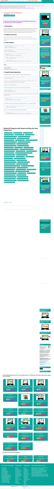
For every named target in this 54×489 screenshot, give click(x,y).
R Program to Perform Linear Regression (9, 156)
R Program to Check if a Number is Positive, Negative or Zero (12, 165)
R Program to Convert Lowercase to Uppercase (23, 162)
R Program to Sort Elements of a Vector (9, 151)
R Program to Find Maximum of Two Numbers (24, 136)
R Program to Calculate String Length (28, 147)
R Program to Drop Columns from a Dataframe (10, 180)
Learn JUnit (16, 482)
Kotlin (37, 2)
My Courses (1, 2)
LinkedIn (41, 364)
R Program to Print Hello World (8, 132)
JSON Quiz (25, 484)
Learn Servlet (17, 481)
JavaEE (7, 2)
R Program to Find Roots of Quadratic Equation (10, 145)
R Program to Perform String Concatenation (19, 158)
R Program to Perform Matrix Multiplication (23, 145)
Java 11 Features (42, 131)
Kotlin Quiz (25, 481)
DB (31, 2)
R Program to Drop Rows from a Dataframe (22, 178)
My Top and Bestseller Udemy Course (44, 362)
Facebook (49, 363)
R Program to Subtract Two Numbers (27, 132)
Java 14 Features (42, 135)
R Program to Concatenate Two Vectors (9, 171)
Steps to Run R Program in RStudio (8, 147)
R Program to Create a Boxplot (30, 156)
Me (41, 2)
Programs (34, 2)
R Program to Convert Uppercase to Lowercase (10, 162)
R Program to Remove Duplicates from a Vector (10, 173)
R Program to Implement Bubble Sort (20, 151)
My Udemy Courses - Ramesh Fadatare (20, 5)
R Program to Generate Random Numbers (22, 154)
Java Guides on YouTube (21, 6)
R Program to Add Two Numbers (18, 132)
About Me (36, 486)
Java (4, 2)
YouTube (26, 2)
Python (39, 2)
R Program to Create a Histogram (20, 156)
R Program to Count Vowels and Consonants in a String (11, 149)
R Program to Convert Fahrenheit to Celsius (22, 143)
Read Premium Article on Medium (44, 90)
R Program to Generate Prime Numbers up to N (27, 165)
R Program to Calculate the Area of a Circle (31, 140)
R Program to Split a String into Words (21, 160)
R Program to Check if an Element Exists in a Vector (22, 171)
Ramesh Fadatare (44, 346)
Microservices (18, 2)
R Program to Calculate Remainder (29, 134)
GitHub (43, 364)
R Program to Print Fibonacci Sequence (9, 140)
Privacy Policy (29, 486)
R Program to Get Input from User (31, 169)
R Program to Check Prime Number (20, 140)
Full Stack (22, 2)
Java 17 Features (42, 139)
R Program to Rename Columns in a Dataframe (10, 176)
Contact (33, 486)
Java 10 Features (42, 130)
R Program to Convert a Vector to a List (9, 182)
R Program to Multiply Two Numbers (9, 134)
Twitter (46, 363)
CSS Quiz (25, 483)
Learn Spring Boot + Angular (5, 481)
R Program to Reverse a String (18, 147)
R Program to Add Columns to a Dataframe (9, 178)
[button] (4, 17)
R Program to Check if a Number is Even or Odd (10, 136)
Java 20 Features (42, 143)
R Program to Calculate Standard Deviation (9, 154)
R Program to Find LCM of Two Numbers (9, 169)
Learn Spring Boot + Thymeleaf (6, 482)
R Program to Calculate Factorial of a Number (23, 138)
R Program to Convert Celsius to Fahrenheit (9, 143)
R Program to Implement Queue (31, 173)
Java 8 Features (42, 127)
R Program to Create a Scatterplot (8, 158)
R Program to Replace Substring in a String (9, 160)
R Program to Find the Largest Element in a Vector (26, 149)
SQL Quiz (25, 482)
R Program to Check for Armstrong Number (9, 167)
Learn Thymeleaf (17, 483)
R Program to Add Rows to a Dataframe (23, 176)
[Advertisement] (21, 121)
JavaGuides (45, 350)
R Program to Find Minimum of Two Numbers (10, 138)
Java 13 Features (42, 134)
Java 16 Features (42, 138)
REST (12, 2)
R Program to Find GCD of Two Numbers (22, 167)
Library (9, 2)
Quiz (29, 2)
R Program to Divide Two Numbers (19, 134)
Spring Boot (15, 2)
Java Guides (19, 486)
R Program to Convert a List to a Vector (23, 180)
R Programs (13, 15)
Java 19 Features (42, 142)
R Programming (6, 15)
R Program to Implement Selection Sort (31, 151)
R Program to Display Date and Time (21, 169)
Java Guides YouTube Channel (44, 360)
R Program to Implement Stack (22, 173)
